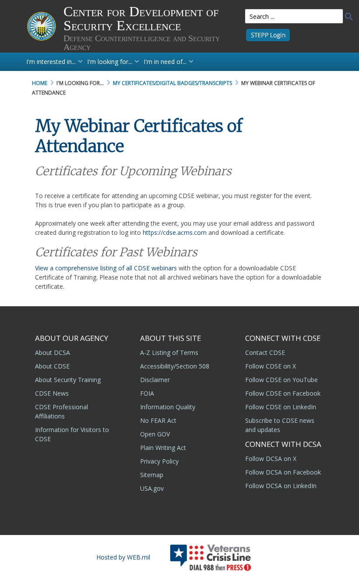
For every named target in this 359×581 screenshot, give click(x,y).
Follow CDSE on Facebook (282, 393)
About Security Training (68, 380)
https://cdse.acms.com (175, 232)
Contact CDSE (265, 352)
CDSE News (52, 393)
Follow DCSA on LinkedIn (281, 486)
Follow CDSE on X (270, 366)
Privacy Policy (159, 461)
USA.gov (152, 488)
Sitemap (151, 475)
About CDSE (52, 366)
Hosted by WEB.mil (123, 557)
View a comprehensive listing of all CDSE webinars (106, 268)
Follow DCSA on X (270, 458)
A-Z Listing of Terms (169, 352)
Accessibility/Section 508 (174, 366)
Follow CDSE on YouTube (281, 380)
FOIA (147, 393)
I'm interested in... (51, 61)
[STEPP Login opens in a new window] (268, 34)
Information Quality (167, 407)
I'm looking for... (109, 61)
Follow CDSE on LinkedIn (280, 407)
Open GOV (155, 434)
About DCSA (52, 352)
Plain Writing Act (163, 447)
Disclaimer (155, 380)
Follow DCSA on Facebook (283, 472)
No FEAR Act (158, 420)
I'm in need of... (165, 61)
